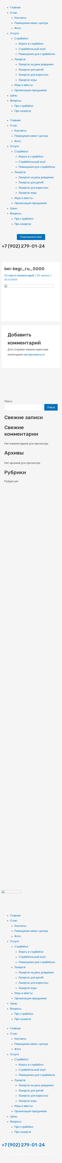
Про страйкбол (23, 105)
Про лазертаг (22, 111)
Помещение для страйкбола (37, 54)
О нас (13, 12)
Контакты (20, 17)
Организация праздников (30, 90)
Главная (15, 7)
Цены (13, 95)
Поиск (8, 401)
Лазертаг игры (28, 80)
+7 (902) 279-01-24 (23, 1145)
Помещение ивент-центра (31, 23)
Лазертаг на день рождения (36, 64)
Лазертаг (20, 59)
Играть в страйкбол (31, 43)
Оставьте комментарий (19, 275)
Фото (17, 28)
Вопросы (15, 100)
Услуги (14, 33)
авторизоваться (34, 354)
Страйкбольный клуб (32, 49)
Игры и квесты (23, 85)
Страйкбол (21, 38)
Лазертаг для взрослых (33, 74)
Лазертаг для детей (31, 69)
